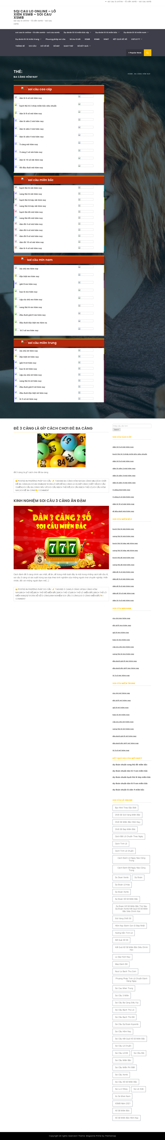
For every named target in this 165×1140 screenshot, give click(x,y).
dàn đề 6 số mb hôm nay (31, 230)
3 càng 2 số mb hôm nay (31, 152)
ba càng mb (89, 481)
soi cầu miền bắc (123, 1060)
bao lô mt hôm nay (28, 369)
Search (116, 430)
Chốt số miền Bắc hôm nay (127, 822)
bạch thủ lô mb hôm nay (31, 188)
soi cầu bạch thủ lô (81, 487)
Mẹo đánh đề (121, 964)
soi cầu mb (139, 1053)
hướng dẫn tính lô (124, 933)
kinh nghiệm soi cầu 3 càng (64, 595)
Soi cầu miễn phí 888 (125, 1067)
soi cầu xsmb (121, 1075)
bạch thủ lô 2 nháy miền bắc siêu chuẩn (38, 106)
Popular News (135, 53)
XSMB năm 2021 (123, 1103)
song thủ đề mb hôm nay (31, 218)
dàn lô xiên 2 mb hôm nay (31, 121)
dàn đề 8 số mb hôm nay (31, 236)
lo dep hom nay (122, 957)
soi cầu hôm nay (123, 1031)
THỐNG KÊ (20, 46)
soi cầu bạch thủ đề (59, 487)
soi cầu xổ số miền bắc (126, 1082)
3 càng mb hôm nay (29, 144)
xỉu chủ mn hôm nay (29, 269)
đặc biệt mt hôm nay (29, 357)
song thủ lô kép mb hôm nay (33, 206)
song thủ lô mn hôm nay (31, 307)
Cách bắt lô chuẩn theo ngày (129, 836)
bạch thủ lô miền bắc (82, 592)
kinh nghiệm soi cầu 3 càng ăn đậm (50, 500)
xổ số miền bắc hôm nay (127, 1118)
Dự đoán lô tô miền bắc (106, 32)
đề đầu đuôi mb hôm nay (31, 167)
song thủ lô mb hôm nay (31, 194)
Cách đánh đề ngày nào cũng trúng (132, 869)
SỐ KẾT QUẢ (82, 46)
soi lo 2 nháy (121, 1089)
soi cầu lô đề (121, 1053)
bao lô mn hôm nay (28, 292)
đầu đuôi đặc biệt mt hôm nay (34, 393)
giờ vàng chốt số (87, 484)
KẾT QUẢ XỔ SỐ (120, 39)
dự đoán (138, 877)
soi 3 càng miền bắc (89, 595)
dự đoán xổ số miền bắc (126, 899)
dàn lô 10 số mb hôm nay (31, 160)
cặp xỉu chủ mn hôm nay (31, 299)
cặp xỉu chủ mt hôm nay (31, 375)
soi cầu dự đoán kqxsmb (127, 1024)
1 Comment (43, 490)
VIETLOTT (135, 39)
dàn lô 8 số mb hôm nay (31, 113)
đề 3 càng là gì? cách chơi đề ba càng (53, 428)
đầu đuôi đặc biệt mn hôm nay (126, 668)
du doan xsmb (35, 484)
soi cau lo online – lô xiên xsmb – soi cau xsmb (129, 1)
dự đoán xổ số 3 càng (37, 595)
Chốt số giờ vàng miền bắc (127, 815)
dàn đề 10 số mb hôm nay (32, 242)
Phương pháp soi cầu (55, 39)
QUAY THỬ (68, 46)
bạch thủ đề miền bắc (45, 592)
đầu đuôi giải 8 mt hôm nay (32, 387)
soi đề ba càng (28, 490)
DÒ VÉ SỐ (45, 46)
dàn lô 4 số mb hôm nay (31, 248)
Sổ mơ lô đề (75, 39)
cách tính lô (121, 844)
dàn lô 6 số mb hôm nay (31, 98)
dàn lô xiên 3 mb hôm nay (31, 129)
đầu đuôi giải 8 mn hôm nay (33, 315)
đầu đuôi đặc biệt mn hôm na (33, 323)
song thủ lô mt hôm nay (30, 381)
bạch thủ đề (26, 592)
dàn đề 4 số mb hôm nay (31, 224)
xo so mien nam (122, 1096)
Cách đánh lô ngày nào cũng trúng (131, 859)
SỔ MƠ (56, 46)
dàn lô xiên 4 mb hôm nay (31, 137)
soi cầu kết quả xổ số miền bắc (130, 1039)
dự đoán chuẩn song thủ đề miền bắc (130, 764)
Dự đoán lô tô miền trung (27, 39)
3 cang (68, 589)
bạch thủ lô (63, 592)
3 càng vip (77, 589)
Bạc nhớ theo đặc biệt (125, 808)
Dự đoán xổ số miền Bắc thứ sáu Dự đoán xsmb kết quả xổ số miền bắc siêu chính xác (131, 908)
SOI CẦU (32, 46)
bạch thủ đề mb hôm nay (31, 212)
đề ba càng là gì (68, 484)
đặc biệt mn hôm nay (29, 276)
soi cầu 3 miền (122, 995)
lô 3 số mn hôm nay (29, 330)
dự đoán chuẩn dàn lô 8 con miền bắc (130, 783)
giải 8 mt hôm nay (28, 363)
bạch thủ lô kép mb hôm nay (33, 200)
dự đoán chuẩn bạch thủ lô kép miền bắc (132, 777)
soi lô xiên (139, 1089)
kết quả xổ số (121, 940)
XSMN (96, 39)
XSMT (106, 39)
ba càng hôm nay (73, 481)
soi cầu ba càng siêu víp (35, 487)
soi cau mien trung (124, 988)
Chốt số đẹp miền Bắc (125, 829)
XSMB (87, 39)
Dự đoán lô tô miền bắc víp (76, 32)
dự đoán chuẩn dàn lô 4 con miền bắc (130, 771)
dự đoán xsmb (122, 892)
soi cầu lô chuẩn (123, 1046)
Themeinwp (110, 1136)
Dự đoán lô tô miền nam (135, 32)
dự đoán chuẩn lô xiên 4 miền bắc (128, 790)
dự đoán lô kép (51, 484)
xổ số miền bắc (122, 1110)
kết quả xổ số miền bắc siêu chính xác (131, 948)
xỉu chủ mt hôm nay (29, 351)
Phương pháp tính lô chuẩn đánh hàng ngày (131, 979)
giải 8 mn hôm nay (28, 284)
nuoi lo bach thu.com (125, 971)
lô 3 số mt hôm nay (28, 399)
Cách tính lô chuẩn (124, 851)
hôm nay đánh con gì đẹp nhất (130, 926)
